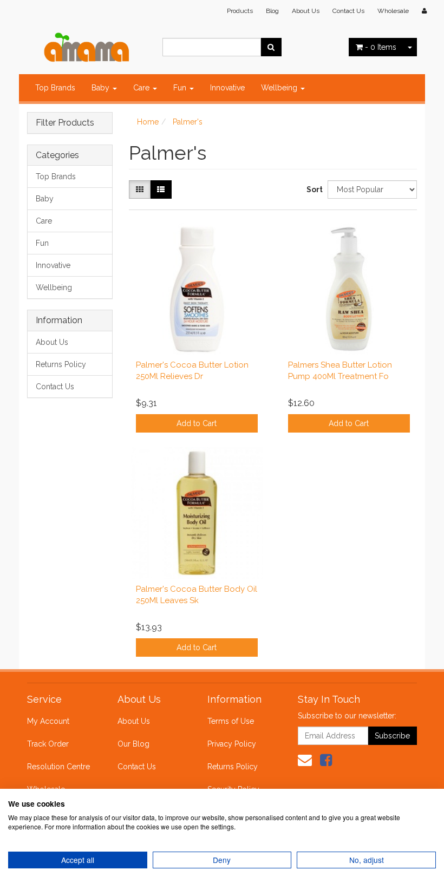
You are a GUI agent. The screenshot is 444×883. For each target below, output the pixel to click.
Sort (312, 189)
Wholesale (393, 11)
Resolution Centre (58, 766)
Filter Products (65, 123)
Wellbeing (280, 87)
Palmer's (188, 121)
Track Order (48, 744)
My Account (48, 721)
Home (148, 121)
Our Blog (133, 744)
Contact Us (348, 11)
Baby (102, 87)
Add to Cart (197, 423)
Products (240, 11)
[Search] (271, 47)
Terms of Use (230, 721)
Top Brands (55, 87)
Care (142, 87)
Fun (180, 87)
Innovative (227, 87)
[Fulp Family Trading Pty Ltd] (86, 44)
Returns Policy (61, 364)
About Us (305, 11)
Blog (272, 11)
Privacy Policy (231, 744)
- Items (380, 47)
